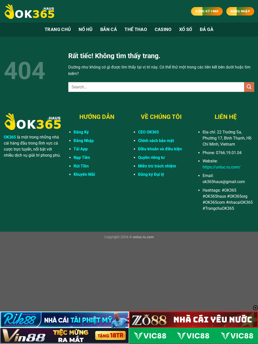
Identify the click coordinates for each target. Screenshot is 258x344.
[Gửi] (249, 87)
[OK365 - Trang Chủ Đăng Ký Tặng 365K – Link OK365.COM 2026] (29, 11)
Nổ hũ (86, 29)
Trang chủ (58, 29)
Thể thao (135, 29)
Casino (163, 29)
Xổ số (185, 29)
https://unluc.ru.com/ (222, 167)
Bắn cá (108, 29)
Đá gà (206, 29)
